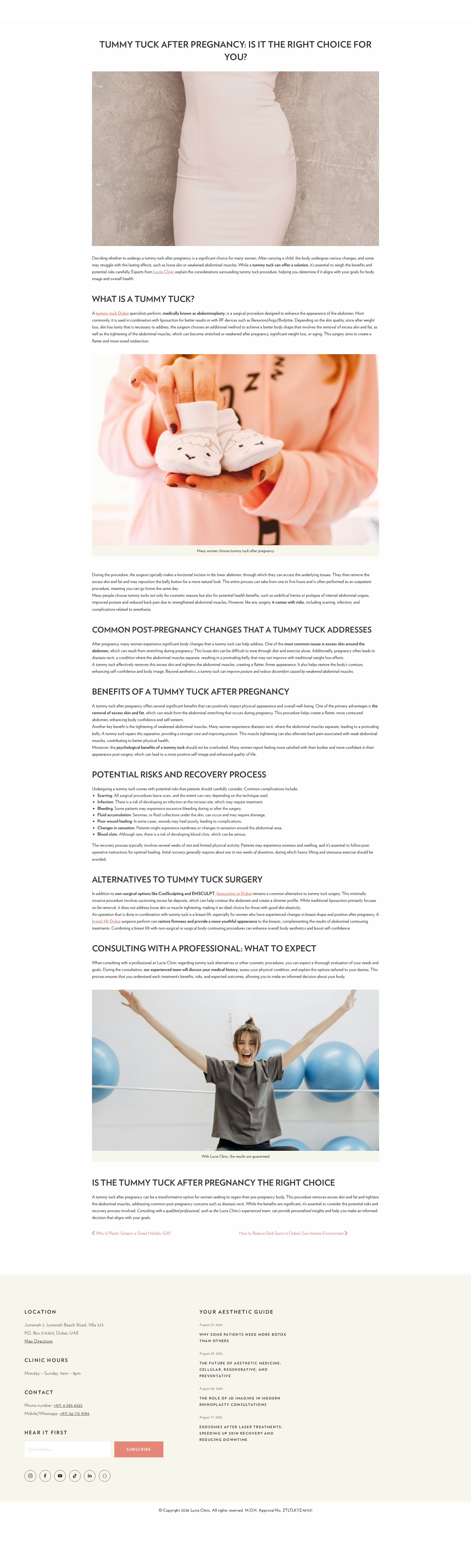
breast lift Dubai (106, 921)
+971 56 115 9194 (75, 1413)
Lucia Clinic (163, 271)
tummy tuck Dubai (112, 313)
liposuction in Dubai (234, 893)
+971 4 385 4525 (68, 1405)
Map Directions (39, 1341)
